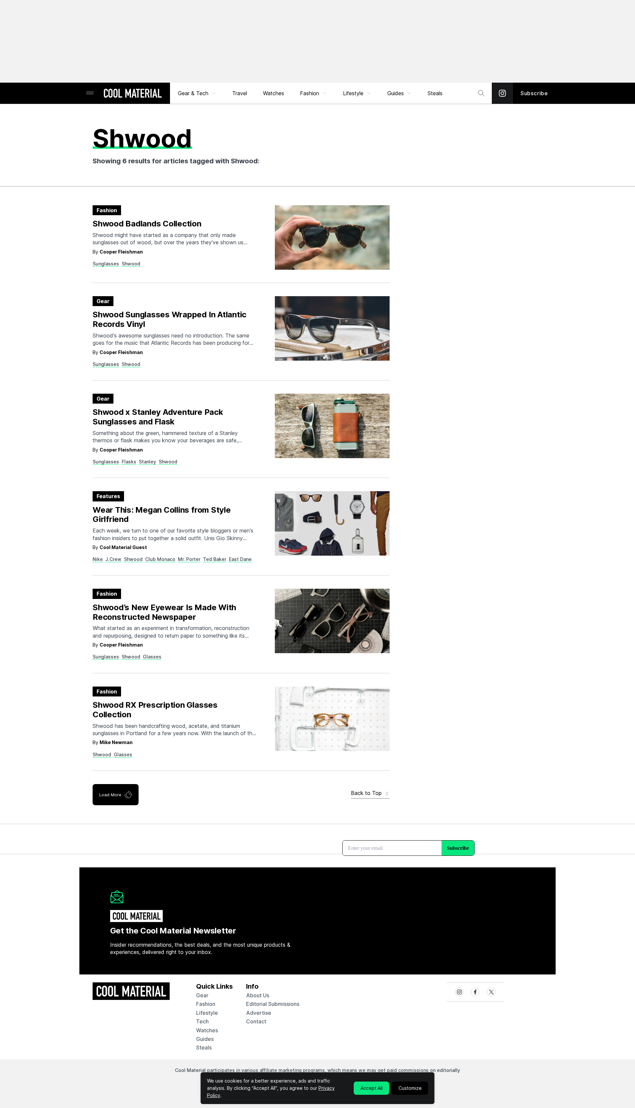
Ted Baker (214, 559)
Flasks (129, 461)
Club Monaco (160, 559)
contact (256, 1021)
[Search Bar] (481, 93)
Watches (273, 93)
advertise (258, 1012)
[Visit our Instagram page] (502, 93)
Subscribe (534, 93)
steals (435, 93)
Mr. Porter (189, 559)
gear (202, 995)
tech (202, 1021)
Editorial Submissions (272, 1004)
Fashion (309, 93)
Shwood (131, 263)
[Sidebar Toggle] (90, 93)
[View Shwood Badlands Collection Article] (332, 237)
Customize (410, 1088)
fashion (205, 1004)
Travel (239, 93)
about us (257, 995)
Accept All (371, 1088)
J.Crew (113, 559)
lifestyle (207, 1012)
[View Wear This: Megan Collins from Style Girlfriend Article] (332, 523)
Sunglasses (106, 263)
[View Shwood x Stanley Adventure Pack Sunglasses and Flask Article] (332, 426)
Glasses (152, 656)
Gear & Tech (193, 93)
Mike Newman (116, 742)
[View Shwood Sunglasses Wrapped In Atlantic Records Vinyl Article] (332, 328)
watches (207, 1030)
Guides (395, 93)
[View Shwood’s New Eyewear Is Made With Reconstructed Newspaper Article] (332, 621)
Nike (98, 559)
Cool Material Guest (123, 547)
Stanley (147, 461)
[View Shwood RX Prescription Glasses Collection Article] (332, 719)
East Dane (240, 559)
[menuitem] (197, 93)
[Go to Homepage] (133, 94)
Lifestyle (353, 93)
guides (205, 1039)
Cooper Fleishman (121, 252)
